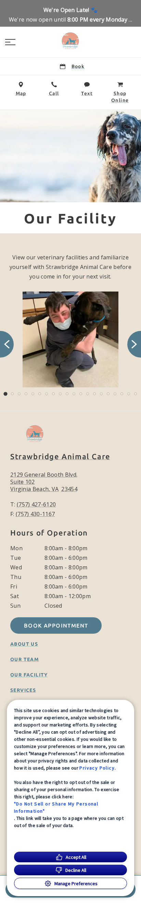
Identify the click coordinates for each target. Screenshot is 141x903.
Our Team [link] (24, 659)
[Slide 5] (32, 393)
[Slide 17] (115, 393)
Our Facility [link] (29, 675)
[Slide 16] (108, 393)
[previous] (7, 344)
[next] (134, 344)
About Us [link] (24, 644)
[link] (70, 41)
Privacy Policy (97, 768)
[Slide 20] (135, 393)
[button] (10, 42)
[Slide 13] (87, 393)
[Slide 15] (101, 393)
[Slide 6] (39, 393)
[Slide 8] (53, 393)
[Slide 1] (5, 394)
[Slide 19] (128, 393)
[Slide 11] (74, 393)
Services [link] (23, 690)
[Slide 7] (46, 393)
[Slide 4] (26, 393)
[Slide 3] (19, 393)
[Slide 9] (60, 393)
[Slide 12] (80, 393)
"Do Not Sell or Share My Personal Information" (56, 807)
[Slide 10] (67, 393)
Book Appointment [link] (56, 625)
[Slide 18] (121, 393)
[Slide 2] (12, 393)
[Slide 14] (94, 393)
